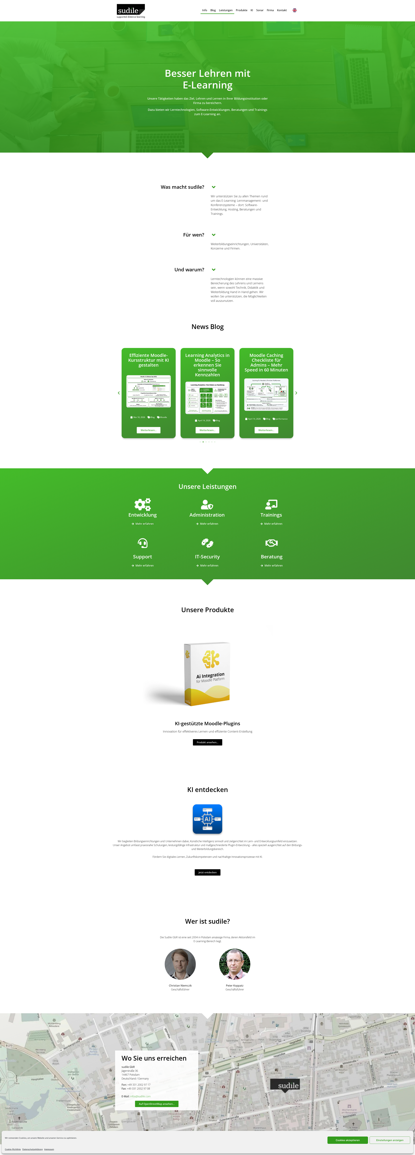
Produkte (241, 10)
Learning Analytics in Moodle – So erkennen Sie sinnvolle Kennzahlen (148, 365)
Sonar (260, 10)
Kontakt (282, 10)
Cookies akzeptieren (348, 1140)
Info (204, 10)
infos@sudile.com (140, 1096)
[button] (119, 393)
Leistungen (226, 10)
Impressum (49, 1149)
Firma (270, 10)
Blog (213, 10)
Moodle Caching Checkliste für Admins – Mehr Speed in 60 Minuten (207, 362)
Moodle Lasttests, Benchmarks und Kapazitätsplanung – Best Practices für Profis (266, 365)
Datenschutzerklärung (32, 1149)
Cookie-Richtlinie (13, 1149)
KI (252, 10)
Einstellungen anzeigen (389, 1140)
